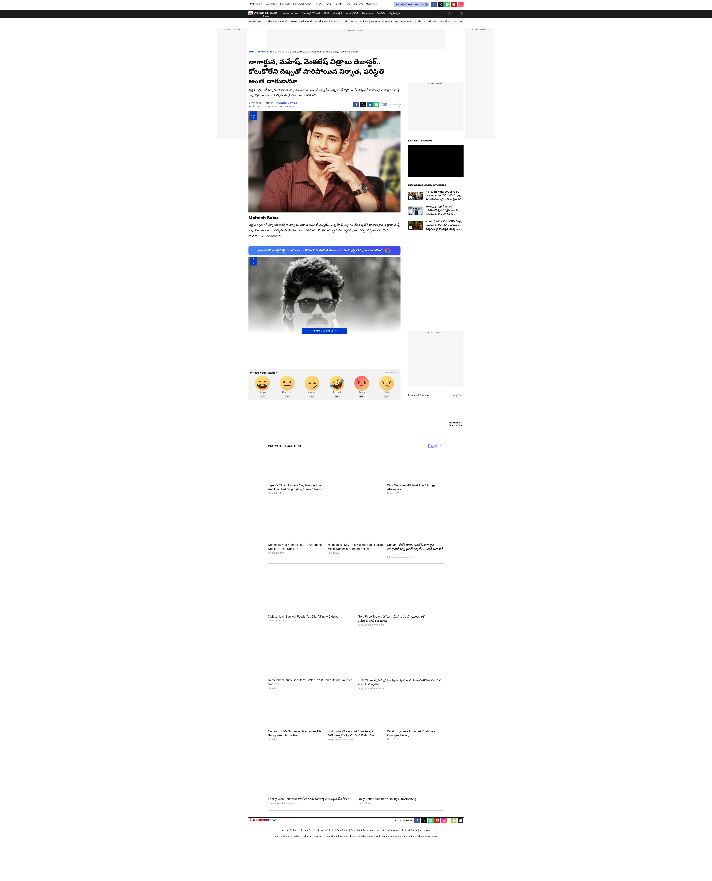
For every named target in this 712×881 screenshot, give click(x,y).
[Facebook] (434, 4)
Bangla (338, 4)
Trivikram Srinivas (426, 21)
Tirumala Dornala (286, 102)
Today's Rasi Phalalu (277, 21)
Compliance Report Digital (403, 817)
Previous (455, 21)
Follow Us (393, 104)
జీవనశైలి (337, 13)
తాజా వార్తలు (290, 13)
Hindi (348, 4)
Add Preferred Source (409, 4)
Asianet (262, 807)
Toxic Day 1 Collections (355, 21)
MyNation (371, 4)
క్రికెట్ (326, 13)
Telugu (318, 4)
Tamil (328, 4)
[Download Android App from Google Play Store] (454, 808)
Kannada (285, 4)
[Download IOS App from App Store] (461, 808)
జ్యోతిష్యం (394, 13)
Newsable (271, 4)
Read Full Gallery (324, 330)
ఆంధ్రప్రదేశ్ (352, 13)
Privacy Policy (325, 817)
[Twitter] (441, 4)
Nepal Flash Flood (301, 21)
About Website (290, 817)
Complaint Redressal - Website (368, 817)
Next (461, 21)
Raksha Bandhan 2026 (327, 21)
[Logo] (264, 14)
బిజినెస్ (380, 13)
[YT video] (454, 4)
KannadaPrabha (302, 4)
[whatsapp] (447, 4)
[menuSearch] (461, 13)
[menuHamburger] (455, 14)
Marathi (358, 4)
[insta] (461, 4)
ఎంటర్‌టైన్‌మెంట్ (310, 13)
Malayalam (256, 4)
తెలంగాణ (367, 13)
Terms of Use (308, 817)
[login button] (450, 13)
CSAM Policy (342, 817)
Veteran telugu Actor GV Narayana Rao (392, 21)
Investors (425, 817)
